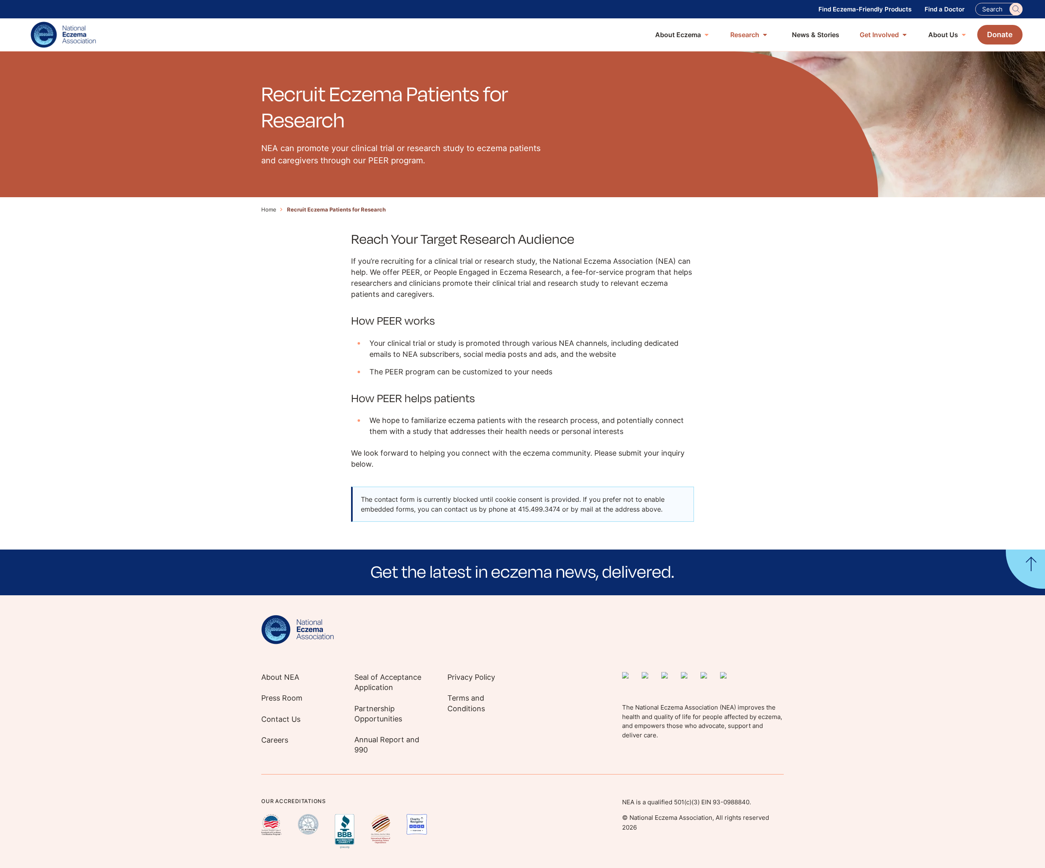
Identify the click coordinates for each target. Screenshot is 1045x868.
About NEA (280, 677)
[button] (522, 572)
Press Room (281, 698)
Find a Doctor (945, 9)
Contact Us (280, 719)
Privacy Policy (471, 677)
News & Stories (815, 35)
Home (268, 209)
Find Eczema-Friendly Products (865, 9)
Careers (274, 740)
